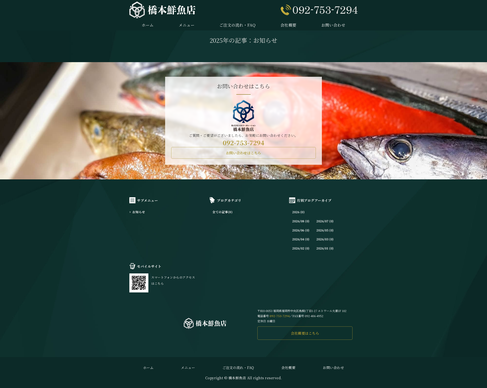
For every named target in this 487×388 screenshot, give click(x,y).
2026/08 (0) (301, 221)
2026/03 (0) (325, 239)
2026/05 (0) (325, 230)
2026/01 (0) (325, 248)
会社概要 (288, 25)
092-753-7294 (243, 142)
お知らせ (138, 212)
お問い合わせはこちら (243, 152)
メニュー (187, 25)
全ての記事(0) (222, 212)
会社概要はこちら (305, 333)
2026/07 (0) (325, 221)
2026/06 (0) (301, 230)
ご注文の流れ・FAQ (237, 25)
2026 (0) (298, 212)
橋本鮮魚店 (237, 377)
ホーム (148, 25)
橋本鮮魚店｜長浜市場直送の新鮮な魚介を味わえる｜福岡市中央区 (162, 10)
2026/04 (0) (301, 239)
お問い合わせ (333, 25)
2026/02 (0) (301, 248)
